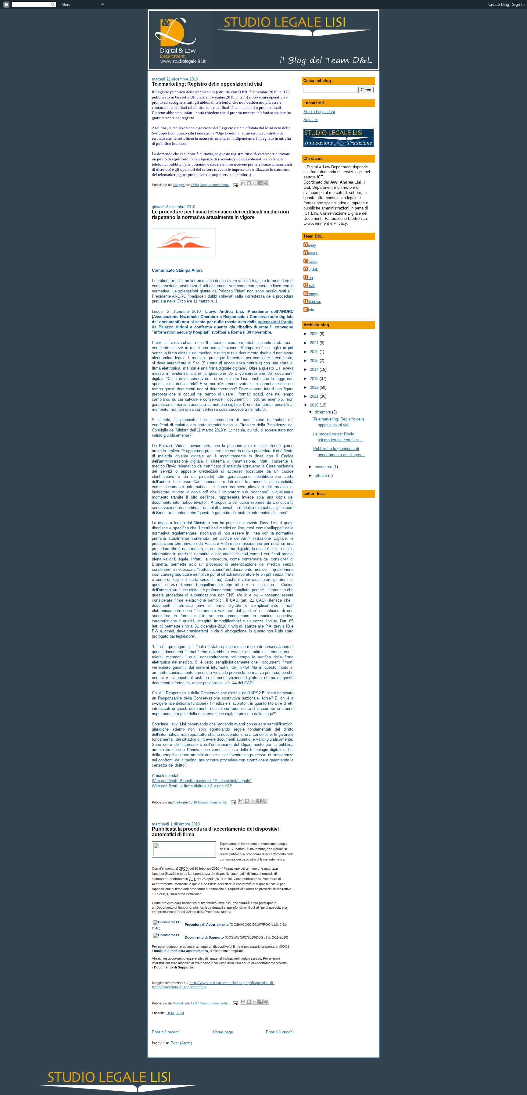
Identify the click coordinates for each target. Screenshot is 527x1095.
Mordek (311, 269)
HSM (170, 1013)
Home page (223, 1032)
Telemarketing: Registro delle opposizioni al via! (207, 84)
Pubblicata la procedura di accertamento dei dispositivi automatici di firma (215, 831)
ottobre (321, 475)
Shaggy (311, 294)
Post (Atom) (181, 1043)
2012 (315, 387)
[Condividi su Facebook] (260, 183)
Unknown (313, 301)
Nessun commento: (215, 185)
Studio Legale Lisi (319, 111)
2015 (315, 360)
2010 (315, 405)
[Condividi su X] (255, 183)
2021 (315, 343)
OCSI (180, 1013)
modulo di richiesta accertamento (181, 951)
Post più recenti (166, 1032)
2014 (315, 369)
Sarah (310, 285)
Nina (309, 277)
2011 (315, 396)
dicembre (323, 412)
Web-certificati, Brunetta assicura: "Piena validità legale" (202, 780)
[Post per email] (235, 185)
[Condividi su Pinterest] (266, 183)
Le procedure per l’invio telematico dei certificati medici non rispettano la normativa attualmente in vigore (220, 214)
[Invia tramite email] (243, 183)
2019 (315, 351)
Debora (311, 253)
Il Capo (311, 261)
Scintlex (310, 119)
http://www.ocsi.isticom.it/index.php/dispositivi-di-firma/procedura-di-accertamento (213, 984)
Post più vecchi (279, 1032)
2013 (315, 378)
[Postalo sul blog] (249, 183)
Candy (310, 245)
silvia (309, 310)
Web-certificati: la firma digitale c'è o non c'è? (192, 786)
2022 (315, 333)
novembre (324, 466)
